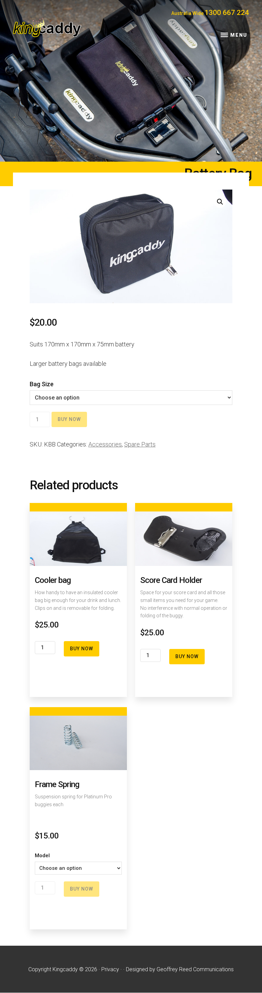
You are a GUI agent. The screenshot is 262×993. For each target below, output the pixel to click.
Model (42, 855)
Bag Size (42, 384)
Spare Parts (140, 444)
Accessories (105, 444)
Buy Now (69, 419)
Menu (238, 35)
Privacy (110, 969)
